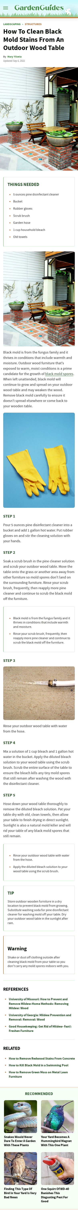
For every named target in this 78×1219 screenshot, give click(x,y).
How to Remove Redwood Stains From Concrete (42, 1059)
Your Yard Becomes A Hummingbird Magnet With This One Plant (56, 1141)
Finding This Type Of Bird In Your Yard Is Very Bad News (20, 1193)
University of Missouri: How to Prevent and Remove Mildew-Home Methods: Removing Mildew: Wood (39, 1003)
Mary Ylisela (14, 56)
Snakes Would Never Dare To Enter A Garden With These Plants (20, 1141)
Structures (33, 24)
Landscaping (12, 24)
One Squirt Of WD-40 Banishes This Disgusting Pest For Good (55, 1195)
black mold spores (59, 374)
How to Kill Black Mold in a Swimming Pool (38, 1065)
